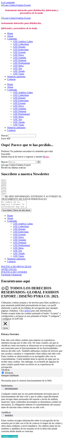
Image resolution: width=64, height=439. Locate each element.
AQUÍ (27, 310)
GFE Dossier (19, 47)
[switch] (3, 389)
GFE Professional (21, 63)
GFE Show (18, 65)
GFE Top (17, 68)
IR (39, 162)
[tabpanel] (32, 380)
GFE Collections (21, 44)
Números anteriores (16, 76)
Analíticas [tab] (6, 412)
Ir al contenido (8, 2)
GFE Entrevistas (21, 49)
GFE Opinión (19, 57)
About (10, 36)
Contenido (12, 38)
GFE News (18, 55)
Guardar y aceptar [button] (9, 436)
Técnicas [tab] (5, 370)
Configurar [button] (6, 319)
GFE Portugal (19, 60)
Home (10, 33)
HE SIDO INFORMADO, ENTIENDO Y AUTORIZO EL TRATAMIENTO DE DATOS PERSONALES (31, 197)
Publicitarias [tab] (7, 385)
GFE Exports (19, 52)
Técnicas (9, 373)
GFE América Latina (23, 41)
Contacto (11, 79)
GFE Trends (19, 71)
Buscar (4, 135)
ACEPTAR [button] (17, 319)
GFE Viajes (18, 74)
